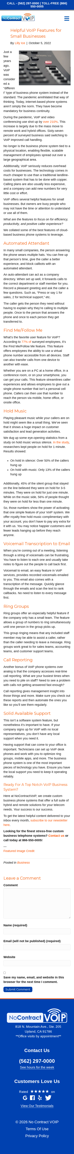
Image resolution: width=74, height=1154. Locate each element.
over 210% (50, 121)
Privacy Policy (37, 1136)
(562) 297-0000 (28, 3)
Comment (10, 885)
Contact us (56, 835)
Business (23, 862)
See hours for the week (37, 1067)
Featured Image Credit (18, 851)
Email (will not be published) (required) (32, 941)
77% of (26, 342)
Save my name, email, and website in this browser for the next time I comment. (33, 980)
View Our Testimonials (37, 1106)
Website (9, 957)
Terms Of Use (37, 1129)
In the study (61, 442)
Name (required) (15, 925)
